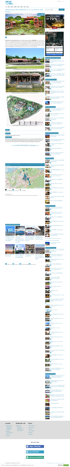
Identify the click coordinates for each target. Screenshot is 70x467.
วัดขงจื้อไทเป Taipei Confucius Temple (56, 341)
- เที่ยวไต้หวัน (7, 431)
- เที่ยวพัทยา (30, 432)
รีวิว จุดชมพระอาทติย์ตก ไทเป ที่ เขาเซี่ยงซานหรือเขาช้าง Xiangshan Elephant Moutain (57, 300)
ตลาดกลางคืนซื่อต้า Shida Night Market (56, 192)
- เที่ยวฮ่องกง (7, 435)
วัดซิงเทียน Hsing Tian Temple (55, 327)
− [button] (6, 170)
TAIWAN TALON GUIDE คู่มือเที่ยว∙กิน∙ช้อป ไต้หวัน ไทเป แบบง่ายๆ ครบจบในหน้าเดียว (19, 239)
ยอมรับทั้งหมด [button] (66, 465)
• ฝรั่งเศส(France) (9, 428)
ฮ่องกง (18, 6)
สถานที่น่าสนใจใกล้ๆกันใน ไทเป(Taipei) (25, 145)
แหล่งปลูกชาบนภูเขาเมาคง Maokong (56, 183)
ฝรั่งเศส (21, 6)
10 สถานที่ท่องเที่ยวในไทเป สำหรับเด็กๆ (56, 407)
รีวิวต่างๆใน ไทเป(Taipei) (50, 107)
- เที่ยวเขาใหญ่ (30, 427)
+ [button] (6, 169)
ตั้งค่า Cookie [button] (60, 465)
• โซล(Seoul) (19, 426)
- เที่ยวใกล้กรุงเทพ (31, 425)
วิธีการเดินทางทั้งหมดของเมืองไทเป (56, 148)
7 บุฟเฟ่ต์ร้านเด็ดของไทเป (54, 403)
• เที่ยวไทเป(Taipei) (9, 432)
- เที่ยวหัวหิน (30, 429)
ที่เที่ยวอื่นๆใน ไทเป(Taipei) (51, 247)
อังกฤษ (27, 6)
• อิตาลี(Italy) (8, 429)
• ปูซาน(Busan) (19, 428)
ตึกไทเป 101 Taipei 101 (54, 309)
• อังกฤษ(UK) (8, 426)
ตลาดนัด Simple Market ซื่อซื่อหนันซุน (56, 179)
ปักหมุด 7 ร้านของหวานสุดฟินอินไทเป (56, 200)
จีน (6, 6)
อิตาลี (24, 6)
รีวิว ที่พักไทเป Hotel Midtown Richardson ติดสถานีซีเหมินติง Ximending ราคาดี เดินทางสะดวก (57, 92)
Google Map (18, 167)
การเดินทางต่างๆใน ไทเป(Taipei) (52, 133)
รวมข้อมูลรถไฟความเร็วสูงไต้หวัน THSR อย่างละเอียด (39, 238)
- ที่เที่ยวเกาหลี (18, 425)
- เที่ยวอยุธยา (30, 434)
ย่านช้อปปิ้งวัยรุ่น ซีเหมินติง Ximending (56, 225)
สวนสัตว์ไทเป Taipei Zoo (54, 290)
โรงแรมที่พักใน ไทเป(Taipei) (51, 79)
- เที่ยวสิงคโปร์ (7, 434)
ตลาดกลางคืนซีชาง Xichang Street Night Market (53, 238)
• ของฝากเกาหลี (20, 430)
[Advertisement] (25, 155)
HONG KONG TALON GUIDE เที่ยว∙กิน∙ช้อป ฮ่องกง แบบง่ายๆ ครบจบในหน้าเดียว (57, 61)
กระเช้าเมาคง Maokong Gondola (55, 286)
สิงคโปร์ (15, 6)
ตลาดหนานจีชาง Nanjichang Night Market (52, 240)
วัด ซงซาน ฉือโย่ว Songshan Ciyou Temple (57, 294)
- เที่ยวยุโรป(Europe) (8, 425)
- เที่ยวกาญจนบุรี (31, 430)
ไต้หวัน (9, 6)
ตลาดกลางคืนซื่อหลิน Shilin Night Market (57, 187)
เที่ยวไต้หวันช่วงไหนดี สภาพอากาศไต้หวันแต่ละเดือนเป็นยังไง (19, 256)
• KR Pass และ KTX (20, 429)
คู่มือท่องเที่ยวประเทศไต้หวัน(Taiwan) (13, 224)
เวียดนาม (12, 6)
